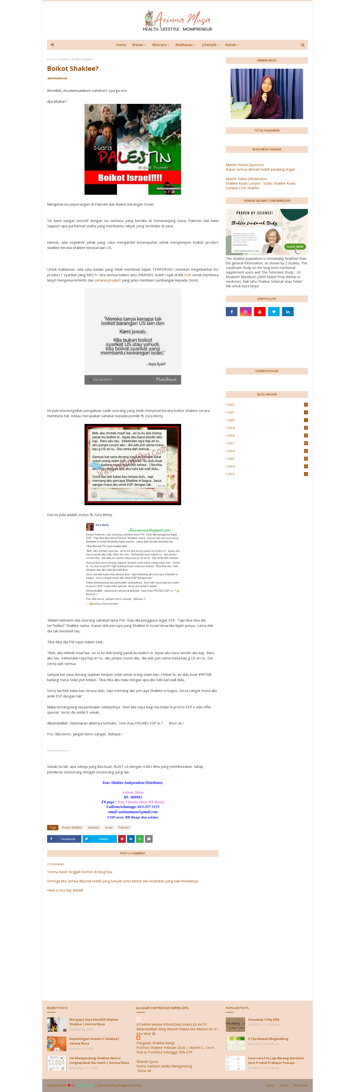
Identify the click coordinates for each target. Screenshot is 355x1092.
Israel (109, 827)
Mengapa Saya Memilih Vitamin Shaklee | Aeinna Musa (93, 1021)
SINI (187, 274)
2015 (267, 459)
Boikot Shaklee (72, 827)
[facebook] (231, 311)
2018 (267, 436)
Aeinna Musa (133, 792)
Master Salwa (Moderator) (246, 178)
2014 (267, 466)
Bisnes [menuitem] (137, 44)
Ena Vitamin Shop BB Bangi (141, 801)
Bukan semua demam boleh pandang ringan (260, 169)
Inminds (93, 827)
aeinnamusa (57, 78)
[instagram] (245, 311)
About (284, 1085)
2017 (267, 443)
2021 (267, 412)
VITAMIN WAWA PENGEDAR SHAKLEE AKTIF (171, 1024)
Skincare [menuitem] (159, 44)
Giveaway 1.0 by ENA (263, 1019)
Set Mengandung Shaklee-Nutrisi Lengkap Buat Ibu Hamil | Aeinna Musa (99, 1060)
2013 (267, 474)
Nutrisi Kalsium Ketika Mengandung (164, 1066)
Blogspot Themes (130, 1085)
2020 (267, 420)
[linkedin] (288, 311)
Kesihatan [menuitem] (184, 44)
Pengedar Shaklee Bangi (155, 1043)
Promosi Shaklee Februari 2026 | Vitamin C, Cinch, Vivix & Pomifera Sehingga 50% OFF (175, 1049)
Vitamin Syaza (147, 1061)
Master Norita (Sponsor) (245, 164)
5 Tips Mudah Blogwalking (268, 1039)
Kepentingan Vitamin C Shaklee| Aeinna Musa (94, 1041)
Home (51, 59)
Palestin (63, 59)
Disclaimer (300, 1085)
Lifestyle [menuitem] (209, 44)
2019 (267, 428)
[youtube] (260, 311)
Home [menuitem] (121, 44)
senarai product (108, 280)
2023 (267, 405)
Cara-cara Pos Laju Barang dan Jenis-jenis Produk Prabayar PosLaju (276, 1060)
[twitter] (274, 311)
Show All (144, 1070)
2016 (267, 451)
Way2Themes (85, 1085)
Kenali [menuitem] (231, 44)
